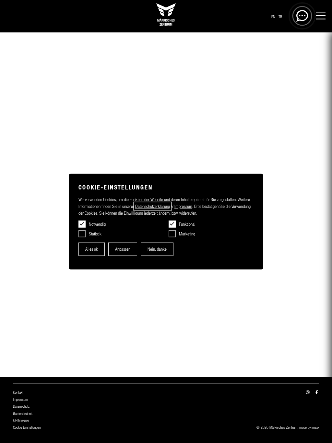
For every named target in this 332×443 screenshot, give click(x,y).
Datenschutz (21, 406)
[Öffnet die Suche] (302, 16)
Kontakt (18, 392)
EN (273, 17)
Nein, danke (157, 249)
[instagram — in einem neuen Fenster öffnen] (307, 392)
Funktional (187, 224)
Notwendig (97, 224)
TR (280, 17)
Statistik (95, 233)
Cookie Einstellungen (27, 427)
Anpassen (122, 249)
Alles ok (91, 249)
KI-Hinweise (21, 420)
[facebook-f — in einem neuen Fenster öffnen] (316, 392)
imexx (315, 427)
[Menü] (321, 16)
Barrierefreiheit (22, 413)
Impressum (20, 399)
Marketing (187, 233)
